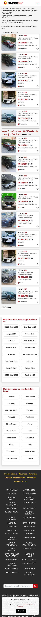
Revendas (23, 474)
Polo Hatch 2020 (30, 341)
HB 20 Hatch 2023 (11, 327)
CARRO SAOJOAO (12, 560)
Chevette (11, 397)
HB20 (30, 431)
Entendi (21, 611)
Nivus (11, 444)
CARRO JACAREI (29, 523)
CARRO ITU (11, 523)
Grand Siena (11, 431)
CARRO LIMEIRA (29, 530)
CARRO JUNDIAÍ (29, 527)
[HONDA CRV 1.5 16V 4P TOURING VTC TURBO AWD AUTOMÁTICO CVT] (8, 42)
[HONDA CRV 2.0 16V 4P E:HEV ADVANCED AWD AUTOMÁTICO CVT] (8, 80)
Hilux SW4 (30, 438)
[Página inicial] (37, 3)
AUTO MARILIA (11, 490)
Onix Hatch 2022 (11, 361)
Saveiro (30, 458)
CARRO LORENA (11, 534)
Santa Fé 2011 (11, 368)
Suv (24, 8)
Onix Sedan (11, 451)
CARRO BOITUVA (11, 512)
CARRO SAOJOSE (29, 560)
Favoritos (33, 474)
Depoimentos (19, 478)
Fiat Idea (30, 410)
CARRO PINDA (29, 537)
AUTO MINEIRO (29, 490)
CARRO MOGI (29, 534)
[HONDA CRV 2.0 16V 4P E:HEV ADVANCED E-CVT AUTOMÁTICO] (8, 99)
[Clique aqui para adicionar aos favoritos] (37, 48)
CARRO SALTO (29, 548)
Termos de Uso (20, 482)
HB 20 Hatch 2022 (11, 375)
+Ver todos (26, 134)
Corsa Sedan (30, 397)
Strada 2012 (29, 334)
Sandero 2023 (30, 375)
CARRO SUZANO (11, 569)
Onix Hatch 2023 (30, 327)
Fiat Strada (30, 417)
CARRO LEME (11, 530)
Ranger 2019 (30, 368)
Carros (7, 8)
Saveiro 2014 (11, 348)
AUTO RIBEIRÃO (29, 493)
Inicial (6, 474)
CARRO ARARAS (29, 503)
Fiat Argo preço (11, 410)
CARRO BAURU (29, 508)
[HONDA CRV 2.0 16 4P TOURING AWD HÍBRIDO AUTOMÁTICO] (8, 220)
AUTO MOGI (11, 493)
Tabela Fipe (31, 478)
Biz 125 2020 (30, 348)
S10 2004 (29, 361)
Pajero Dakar (30, 451)
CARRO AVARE (12, 508)
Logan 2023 (11, 334)
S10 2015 (11, 341)
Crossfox (11, 403)
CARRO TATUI (29, 569)
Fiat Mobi (11, 417)
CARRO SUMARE (29, 563)
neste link (19, 22)
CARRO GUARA (29, 517)
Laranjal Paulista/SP (16, 8)
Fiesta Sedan (11, 424)
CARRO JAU (12, 527)
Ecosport (29, 403)
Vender (14, 474)
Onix (30, 444)
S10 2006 (11, 354)
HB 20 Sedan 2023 (30, 354)
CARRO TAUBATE (12, 572)
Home (2, 8)
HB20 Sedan (11, 438)
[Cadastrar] (35, 586)
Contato (8, 478)
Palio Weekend (11, 458)
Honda (28, 8)
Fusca (30, 424)
